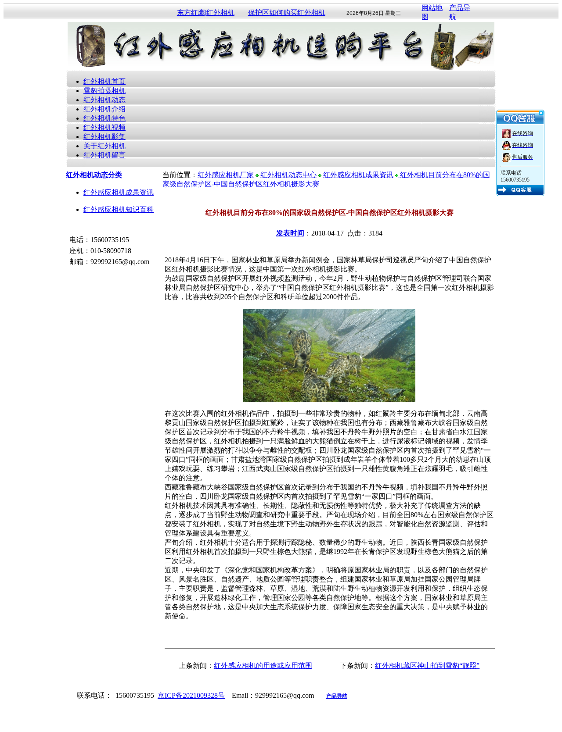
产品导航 (336, 696)
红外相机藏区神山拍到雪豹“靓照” (427, 665)
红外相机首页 (104, 81)
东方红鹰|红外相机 (205, 12)
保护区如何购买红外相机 (286, 12)
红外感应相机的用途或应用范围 (263, 665)
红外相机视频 (104, 127)
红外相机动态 (104, 100)
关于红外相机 (104, 146)
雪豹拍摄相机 (104, 90)
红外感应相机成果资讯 (118, 192)
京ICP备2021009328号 (191, 695)
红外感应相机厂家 (226, 175)
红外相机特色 (104, 118)
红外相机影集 (104, 136)
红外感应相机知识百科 (118, 209)
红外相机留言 (104, 155)
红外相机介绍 (104, 109)
